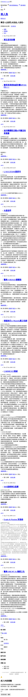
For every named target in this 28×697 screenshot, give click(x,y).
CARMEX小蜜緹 (11, 371)
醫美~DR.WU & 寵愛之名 (14, 572)
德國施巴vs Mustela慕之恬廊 (15, 321)
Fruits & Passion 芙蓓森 (13, 519)
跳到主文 (3, 18)
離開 (9, 694)
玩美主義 (12, 75)
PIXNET (7, 672)
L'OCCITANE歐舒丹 (12, 172)
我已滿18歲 (3, 694)
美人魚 (4, 14)
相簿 (5, 29)
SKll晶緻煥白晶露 (11, 487)
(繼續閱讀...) (4, 69)
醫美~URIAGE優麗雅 (12, 280)
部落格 (5, 31)
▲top (2, 78)
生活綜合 (13, 26)
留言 (14, 72)
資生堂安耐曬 (9, 40)
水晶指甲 (7, 210)
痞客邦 (10, 72)
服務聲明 (17, 674)
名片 (5, 33)
